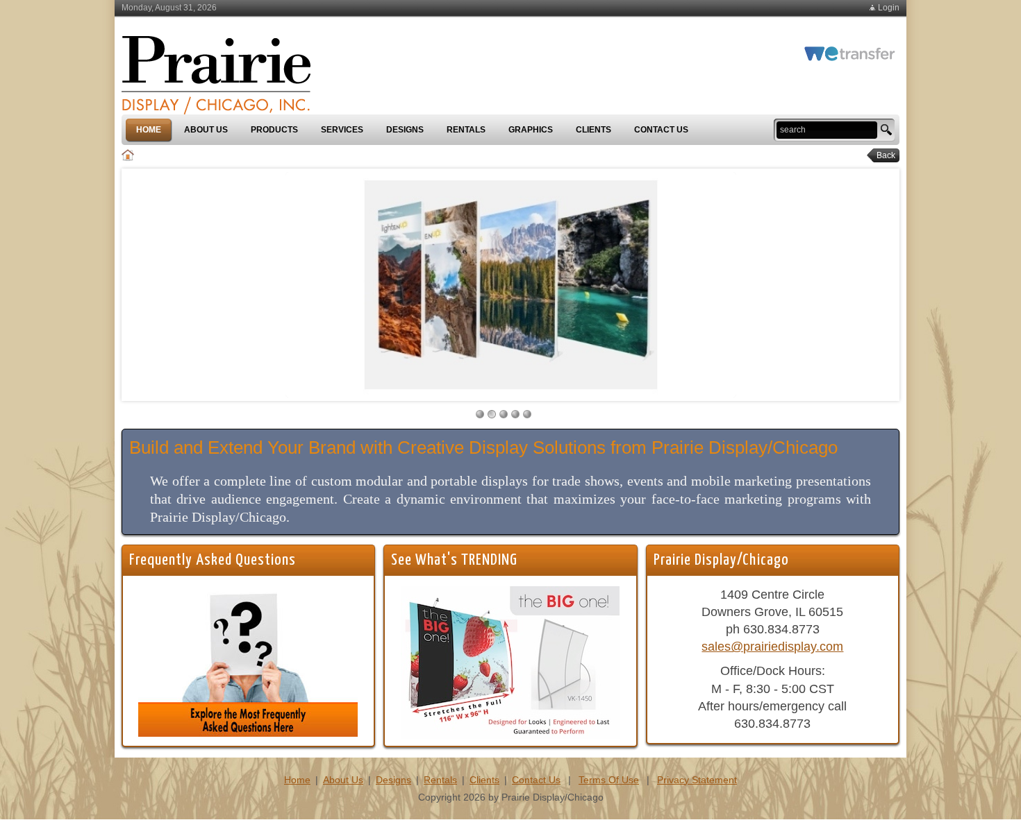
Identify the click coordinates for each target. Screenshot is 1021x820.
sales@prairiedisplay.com (772, 647)
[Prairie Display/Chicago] (216, 68)
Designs (393, 779)
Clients (484, 779)
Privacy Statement (697, 779)
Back (881, 155)
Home (297, 779)
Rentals (440, 779)
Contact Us (536, 779)
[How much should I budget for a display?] (248, 660)
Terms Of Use (609, 779)
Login (888, 7)
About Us (343, 779)
